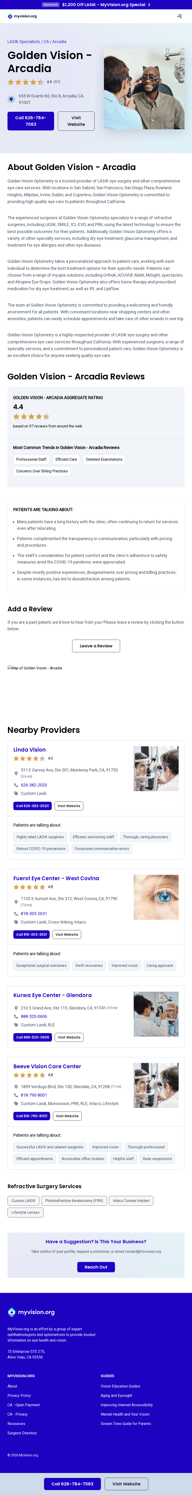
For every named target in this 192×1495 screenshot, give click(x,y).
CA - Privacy (17, 1414)
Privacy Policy (19, 1395)
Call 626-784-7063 (72, 1484)
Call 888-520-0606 (32, 1037)
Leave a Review (96, 646)
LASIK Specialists (23, 41)
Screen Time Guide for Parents (126, 1423)
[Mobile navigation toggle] (179, 16)
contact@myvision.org (143, 1251)
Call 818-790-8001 (31, 1116)
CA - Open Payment (23, 1405)
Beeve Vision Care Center (47, 1066)
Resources (16, 1423)
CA (46, 41)
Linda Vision (29, 749)
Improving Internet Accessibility (127, 1405)
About (12, 1386)
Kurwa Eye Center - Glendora (52, 995)
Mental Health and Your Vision (125, 1414)
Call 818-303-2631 (31, 934)
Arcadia (59, 41)
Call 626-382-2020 (32, 806)
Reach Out (96, 1267)
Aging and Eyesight (116, 1395)
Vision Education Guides (120, 1386)
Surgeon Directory (22, 1433)
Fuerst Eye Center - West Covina (56, 878)
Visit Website (126, 1484)
